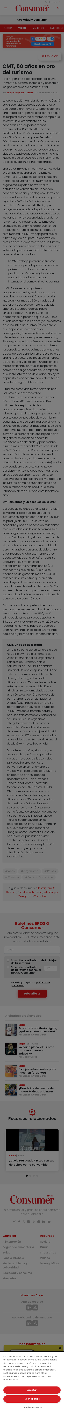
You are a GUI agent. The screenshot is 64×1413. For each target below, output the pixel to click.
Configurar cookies (33, 1407)
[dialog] (32, 1382)
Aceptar (32, 1390)
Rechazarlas (32, 1398)
